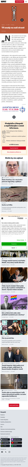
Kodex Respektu (4, 419)
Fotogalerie (4, 203)
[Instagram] (9, 453)
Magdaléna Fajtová (5, 264)
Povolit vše (14, 244)
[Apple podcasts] (16, 439)
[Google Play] (5, 442)
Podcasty (5, 283)
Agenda (3, 24)
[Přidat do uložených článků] (25, 174)
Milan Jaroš (4, 211)
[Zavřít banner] (26, 218)
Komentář (5, 258)
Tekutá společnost (10, 363)
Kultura (3, 336)
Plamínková (10, 390)
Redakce (3, 415)
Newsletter (5, 390)
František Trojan (5, 317)
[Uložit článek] (22, 20)
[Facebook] (2, 453)
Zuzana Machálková (6, 291)
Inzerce (2, 424)
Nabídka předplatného (6, 422)
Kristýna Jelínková (5, 398)
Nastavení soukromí (5, 434)
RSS (1, 427)
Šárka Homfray (4, 183)
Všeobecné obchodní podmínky (8, 429)
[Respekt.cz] (3, 1)
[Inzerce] (14, 109)
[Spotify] (16, 445)
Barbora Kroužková (5, 371)
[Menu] (26, 1)
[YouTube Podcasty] (16, 442)
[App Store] (5, 439)
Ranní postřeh (6, 177)
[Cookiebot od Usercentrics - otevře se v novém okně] (17, 218)
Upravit (13, 247)
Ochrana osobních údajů (6, 431)
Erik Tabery (4, 31)
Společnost (4, 311)
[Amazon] (5, 445)
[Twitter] (5, 453)
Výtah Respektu (10, 283)
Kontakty (3, 417)
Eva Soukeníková (12, 398)
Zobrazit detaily (20, 240)
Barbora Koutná (5, 344)
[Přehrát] (22, 174)
